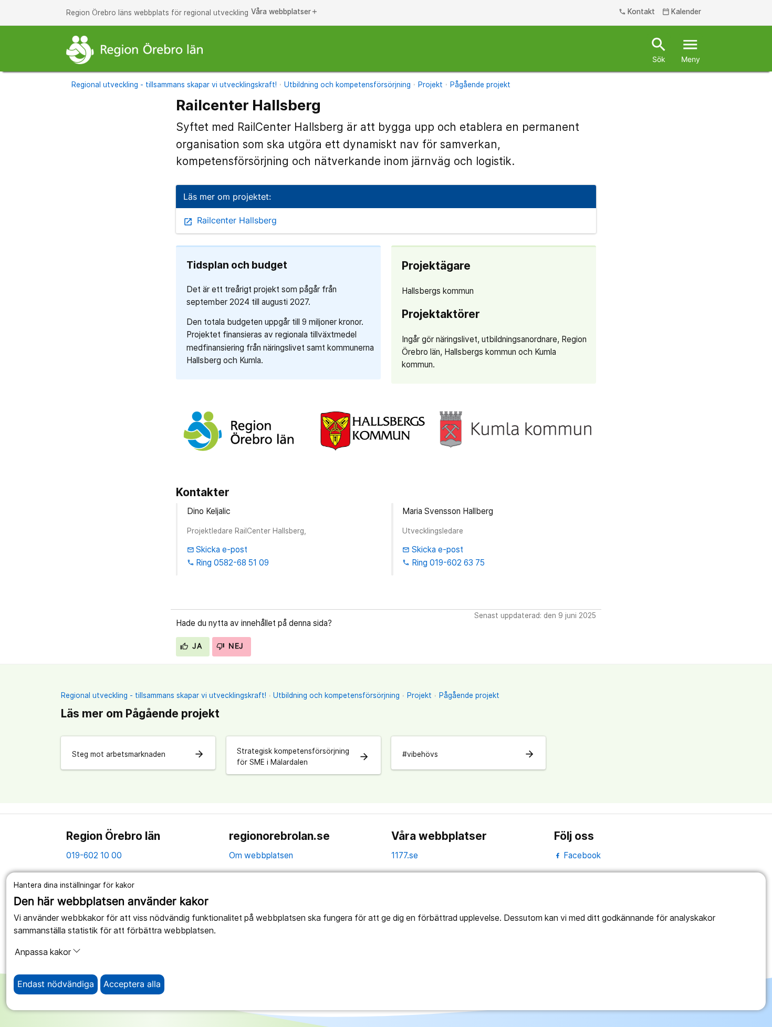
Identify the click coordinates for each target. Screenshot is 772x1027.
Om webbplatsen (261, 855)
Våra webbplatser (284, 12)
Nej (235, 646)
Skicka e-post (217, 549)
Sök (659, 49)
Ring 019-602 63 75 (443, 563)
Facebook (581, 855)
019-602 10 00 (94, 855)
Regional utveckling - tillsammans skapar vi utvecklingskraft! (174, 84)
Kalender (682, 12)
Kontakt (637, 12)
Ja (196, 646)
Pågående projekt (480, 84)
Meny (690, 49)
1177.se (404, 855)
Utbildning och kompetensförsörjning (347, 84)
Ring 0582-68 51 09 (228, 563)
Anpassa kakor (43, 952)
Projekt (430, 84)
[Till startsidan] (134, 50)
